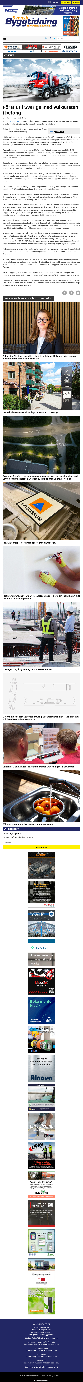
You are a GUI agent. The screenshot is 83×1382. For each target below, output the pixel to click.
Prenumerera (65, 2)
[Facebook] (71, 293)
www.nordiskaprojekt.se (41, 1330)
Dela (51, 131)
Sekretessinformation (42, 1381)
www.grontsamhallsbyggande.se (41, 1335)
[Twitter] (64, 293)
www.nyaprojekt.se (41, 1327)
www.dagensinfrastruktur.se (41, 1332)
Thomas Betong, (15, 121)
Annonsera (76, 2)
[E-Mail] (78, 293)
